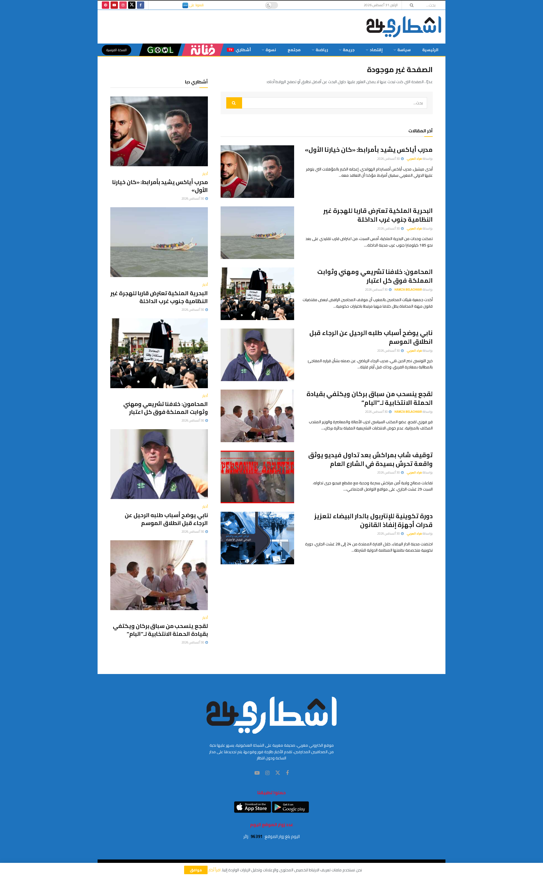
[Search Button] (409, 5)
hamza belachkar (408, 289)
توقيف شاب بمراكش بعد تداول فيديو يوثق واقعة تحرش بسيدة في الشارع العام (370, 459)
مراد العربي (414, 158)
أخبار (205, 174)
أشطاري (240, 49)
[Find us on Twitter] (131, 5)
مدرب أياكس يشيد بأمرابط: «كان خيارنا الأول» (369, 149)
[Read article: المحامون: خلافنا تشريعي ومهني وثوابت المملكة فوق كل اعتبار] (257, 293)
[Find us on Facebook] (140, 5)
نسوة (271, 49)
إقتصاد (376, 49)
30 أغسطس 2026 (388, 158)
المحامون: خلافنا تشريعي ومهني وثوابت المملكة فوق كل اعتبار (375, 276)
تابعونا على (196, 5)
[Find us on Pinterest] (105, 5)
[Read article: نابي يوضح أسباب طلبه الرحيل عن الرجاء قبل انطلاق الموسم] (257, 355)
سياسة (404, 49)
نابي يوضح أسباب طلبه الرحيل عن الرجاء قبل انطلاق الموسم (371, 337)
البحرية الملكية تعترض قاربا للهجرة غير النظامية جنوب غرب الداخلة (378, 215)
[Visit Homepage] (404, 26)
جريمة (349, 49)
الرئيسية (430, 49)
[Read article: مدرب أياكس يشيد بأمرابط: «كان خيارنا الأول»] (257, 171)
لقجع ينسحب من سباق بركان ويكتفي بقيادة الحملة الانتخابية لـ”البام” (370, 398)
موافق (196, 870)
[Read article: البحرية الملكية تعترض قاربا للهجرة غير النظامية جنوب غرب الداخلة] (257, 232)
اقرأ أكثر (214, 870)
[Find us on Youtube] (114, 5)
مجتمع (294, 49)
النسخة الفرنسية (116, 50)
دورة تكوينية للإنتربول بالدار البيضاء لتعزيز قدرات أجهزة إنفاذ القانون (373, 520)
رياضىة (322, 49)
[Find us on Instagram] (123, 5)
